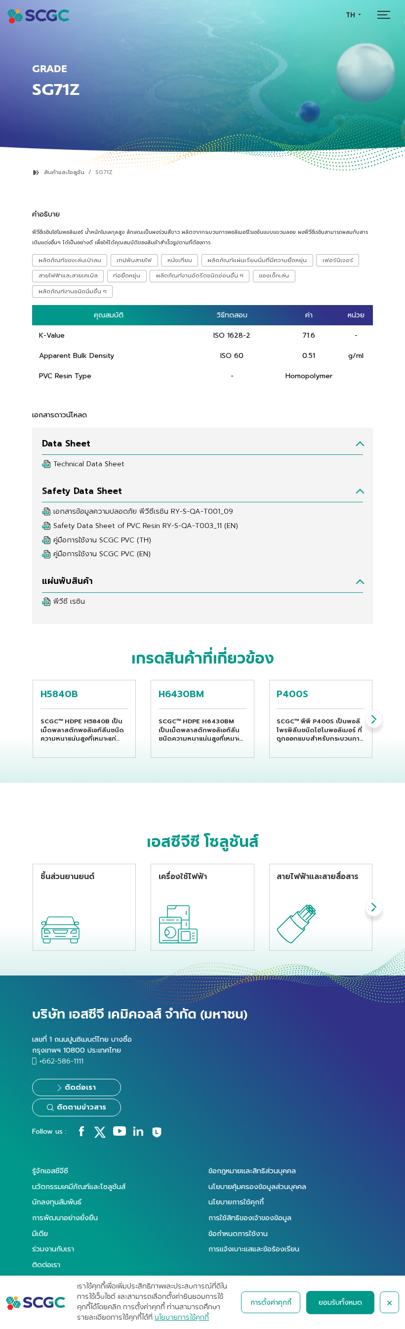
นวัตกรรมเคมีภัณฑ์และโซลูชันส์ (78, 1186)
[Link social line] (157, 1136)
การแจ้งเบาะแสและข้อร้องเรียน (253, 1248)
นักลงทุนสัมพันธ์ (56, 1201)
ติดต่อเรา (46, 1264)
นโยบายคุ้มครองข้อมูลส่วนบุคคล (257, 1186)
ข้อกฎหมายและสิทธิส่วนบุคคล (252, 1170)
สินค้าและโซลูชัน (64, 172)
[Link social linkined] (138, 1133)
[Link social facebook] (81, 1133)
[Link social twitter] (100, 1135)
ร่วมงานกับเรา (53, 1248)
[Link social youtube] (119, 1133)
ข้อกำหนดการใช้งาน (238, 1233)
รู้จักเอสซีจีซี (50, 1170)
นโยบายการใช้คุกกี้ (236, 1201)
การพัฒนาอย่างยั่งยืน (65, 1217)
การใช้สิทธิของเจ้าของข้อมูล (249, 1217)
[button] (374, 719)
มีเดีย (40, 1233)
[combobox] (353, 15)
